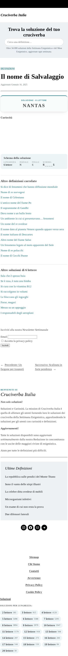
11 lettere (7, 631)
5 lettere (7, 618)
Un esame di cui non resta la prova (24, 506)
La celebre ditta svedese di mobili (24, 491)
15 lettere (28, 637)
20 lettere (7, 650)
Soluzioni (5, 598)
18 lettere (28, 644)
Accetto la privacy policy (18, 341)
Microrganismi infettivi (18, 499)
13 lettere (51, 631)
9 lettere (28, 625)
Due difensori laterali (17, 514)
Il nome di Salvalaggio (32, 76)
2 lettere (7, 612)
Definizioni (8, 68)
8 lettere (7, 625)
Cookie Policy (34, 592)
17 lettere (7, 644)
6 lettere (28, 618)
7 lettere (49, 618)
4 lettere (46, 612)
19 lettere (50, 644)
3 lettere (27, 612)
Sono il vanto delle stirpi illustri (23, 484)
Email (4, 336)
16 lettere (50, 637)
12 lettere (29, 631)
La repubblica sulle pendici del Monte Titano (30, 476)
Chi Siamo (34, 564)
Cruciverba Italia (13, 15)
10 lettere (49, 625)
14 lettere (7, 637)
